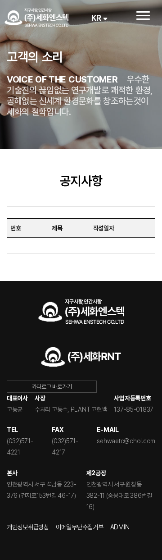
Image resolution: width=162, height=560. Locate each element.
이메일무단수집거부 (80, 527)
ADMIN (120, 527)
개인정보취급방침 (28, 527)
